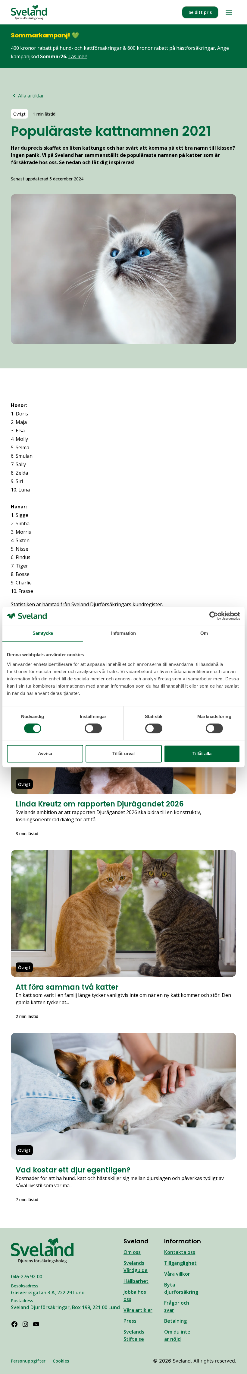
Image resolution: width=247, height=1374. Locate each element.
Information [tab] (123, 633)
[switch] (93, 728)
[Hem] (29, 12)
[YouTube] (36, 1324)
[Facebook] (14, 1324)
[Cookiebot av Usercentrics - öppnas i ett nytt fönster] (213, 615)
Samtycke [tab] (43, 633)
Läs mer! (77, 56)
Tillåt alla (201, 753)
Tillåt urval (123, 753)
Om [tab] (204, 633)
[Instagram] (25, 1324)
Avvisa (45, 753)
